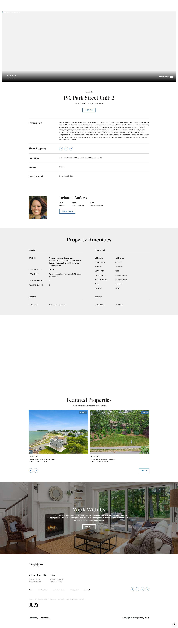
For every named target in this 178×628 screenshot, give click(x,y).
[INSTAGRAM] (137, 589)
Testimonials (74, 590)
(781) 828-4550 (34, 579)
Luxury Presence (45, 618)
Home (30, 590)
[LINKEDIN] (142, 589)
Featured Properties (59, 590)
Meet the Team (42, 590)
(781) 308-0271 (78, 205)
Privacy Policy (143, 618)
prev (9, 77)
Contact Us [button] (89, 110)
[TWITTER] (147, 589)
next (14, 77)
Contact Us (87, 590)
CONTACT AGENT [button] (67, 211)
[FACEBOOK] (132, 589)
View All (144, 470)
